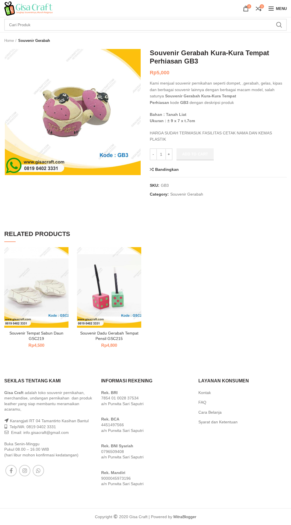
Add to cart (195, 154)
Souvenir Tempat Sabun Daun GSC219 (36, 336)
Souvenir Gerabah (34, 40)
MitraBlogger (184, 516)
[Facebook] (11, 470)
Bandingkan (167, 169)
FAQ (202, 402)
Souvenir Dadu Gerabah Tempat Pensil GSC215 (109, 336)
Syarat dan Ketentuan (218, 422)
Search (279, 25)
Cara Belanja (210, 412)
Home (9, 40)
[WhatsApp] (38, 470)
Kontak (204, 392)
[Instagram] (24, 470)
